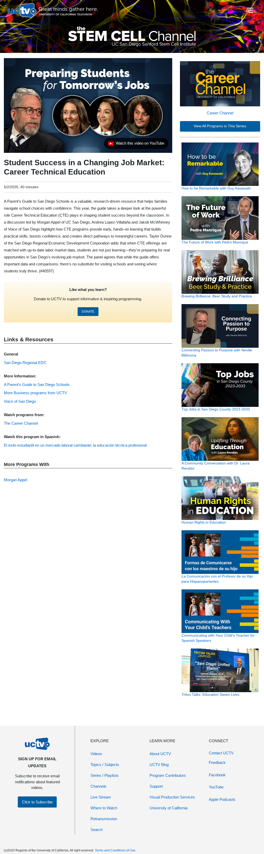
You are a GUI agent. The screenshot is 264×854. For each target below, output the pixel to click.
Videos (96, 754)
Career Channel (220, 113)
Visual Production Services (172, 797)
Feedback (217, 762)
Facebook (217, 775)
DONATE (88, 311)
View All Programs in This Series (220, 126)
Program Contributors (168, 775)
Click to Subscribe (37, 802)
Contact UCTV (221, 753)
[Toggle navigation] (249, 10)
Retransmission (103, 819)
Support (156, 786)
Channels (98, 786)
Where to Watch (103, 808)
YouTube (216, 787)
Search (96, 829)
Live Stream (100, 797)
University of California (168, 808)
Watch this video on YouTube (136, 144)
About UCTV (160, 754)
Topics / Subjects (104, 764)
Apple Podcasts (222, 799)
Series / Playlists (104, 775)
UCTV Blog (159, 764)
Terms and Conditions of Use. (115, 850)
